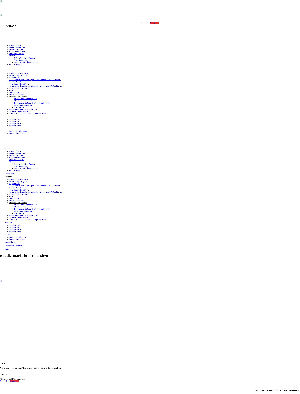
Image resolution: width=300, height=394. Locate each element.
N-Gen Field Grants (17, 94)
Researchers (12, 67)
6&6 (11, 90)
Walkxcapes (14, 92)
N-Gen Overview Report (24, 58)
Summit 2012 (14, 119)
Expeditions (14, 78)
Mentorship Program (18, 75)
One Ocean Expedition (19, 84)
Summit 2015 (14, 121)
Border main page (17, 239)
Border (9, 128)
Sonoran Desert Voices (19, 111)
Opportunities (15, 170)
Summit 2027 (15, 125)
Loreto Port (19, 107)
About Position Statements (25, 99)
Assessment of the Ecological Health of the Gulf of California (35, 80)
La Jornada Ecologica (23, 105)
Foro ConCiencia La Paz (19, 88)
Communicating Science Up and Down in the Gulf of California (35, 86)
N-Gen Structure (16, 49)
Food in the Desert (17, 82)
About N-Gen (15, 45)
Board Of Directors (17, 47)
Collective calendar (17, 52)
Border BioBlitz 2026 (18, 131)
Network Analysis (16, 54)
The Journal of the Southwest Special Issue (27, 113)
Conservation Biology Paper (26, 62)
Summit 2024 (15, 123)
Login (8, 143)
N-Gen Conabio (20, 60)
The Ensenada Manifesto (24, 101)
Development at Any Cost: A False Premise (32, 103)
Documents (14, 56)
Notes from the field (15, 140)
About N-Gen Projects (18, 73)
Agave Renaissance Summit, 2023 (23, 109)
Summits (10, 116)
